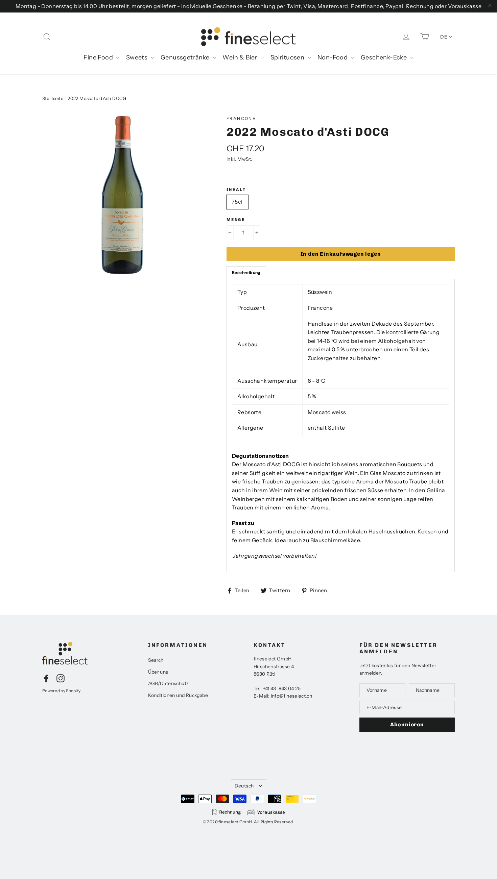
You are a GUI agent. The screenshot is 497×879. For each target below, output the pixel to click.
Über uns (158, 672)
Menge (236, 219)
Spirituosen (288, 57)
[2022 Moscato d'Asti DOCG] (121, 194)
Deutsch (244, 786)
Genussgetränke (186, 57)
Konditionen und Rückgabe (178, 695)
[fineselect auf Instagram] (60, 678)
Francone (241, 118)
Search (156, 660)
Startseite (52, 98)
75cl (237, 201)
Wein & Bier (240, 57)
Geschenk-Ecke (384, 57)
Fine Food (99, 57)
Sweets (137, 57)
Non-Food (333, 57)
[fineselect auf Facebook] (46, 678)
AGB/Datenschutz (168, 683)
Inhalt (236, 189)
